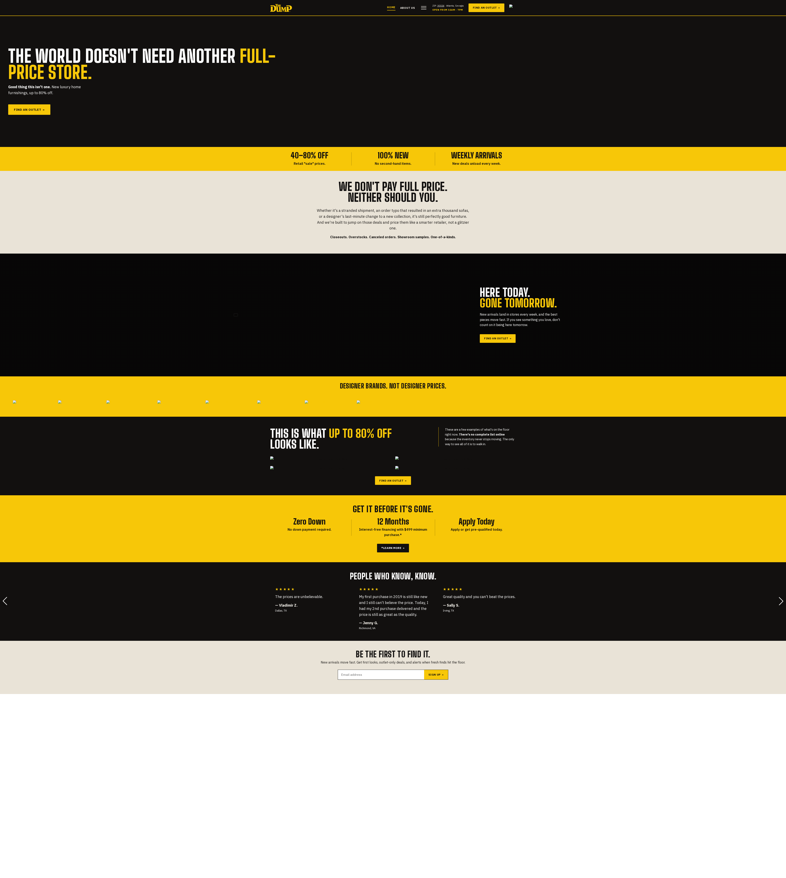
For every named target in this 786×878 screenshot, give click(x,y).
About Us (407, 8)
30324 (440, 5)
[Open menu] (423, 7)
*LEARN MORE (393, 548)
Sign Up (436, 674)
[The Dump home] (281, 8)
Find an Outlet (486, 7)
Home (391, 7)
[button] (5, 601)
